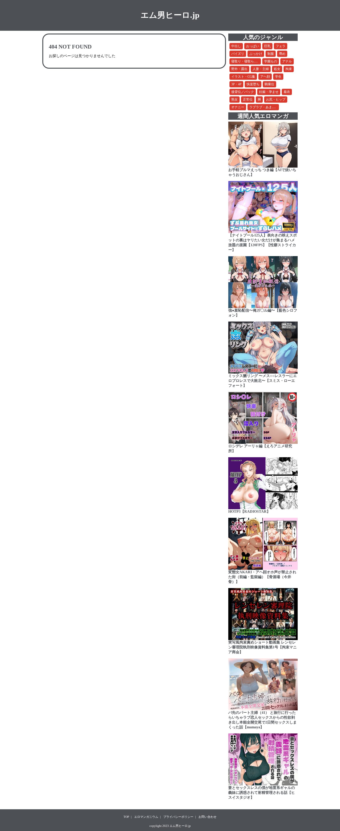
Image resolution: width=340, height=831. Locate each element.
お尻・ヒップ (275, 99)
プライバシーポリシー (178, 817)
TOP (126, 817)
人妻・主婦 (261, 69)
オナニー (237, 107)
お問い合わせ (207, 817)
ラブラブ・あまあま (263, 107)
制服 (270, 53)
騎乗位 (269, 84)
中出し (236, 46)
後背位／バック (242, 92)
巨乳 (267, 46)
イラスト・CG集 (243, 76)
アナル (287, 61)
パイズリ (237, 53)
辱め (282, 53)
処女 (277, 69)
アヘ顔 (265, 76)
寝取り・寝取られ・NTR (249, 61)
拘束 (288, 69)
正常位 (248, 99)
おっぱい (252, 46)
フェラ (280, 46)
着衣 (287, 92)
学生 (278, 76)
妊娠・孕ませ (268, 92)
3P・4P (236, 84)
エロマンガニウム (146, 817)
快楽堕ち (253, 84)
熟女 (234, 99)
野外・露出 (239, 69)
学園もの (270, 61)
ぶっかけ (255, 53)
